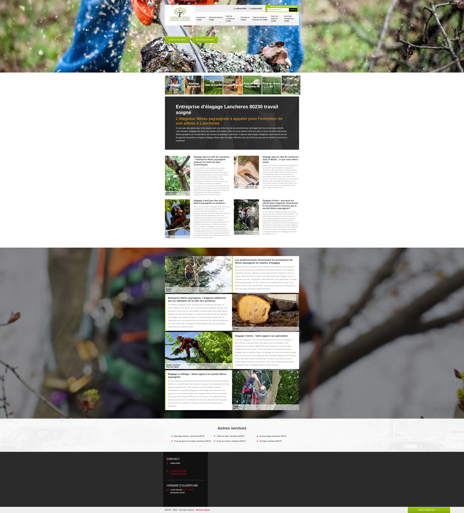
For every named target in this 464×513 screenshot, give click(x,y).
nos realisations (205, 40)
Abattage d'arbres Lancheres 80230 (189, 436)
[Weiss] (180, 14)
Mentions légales (203, 510)
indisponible (241, 8)
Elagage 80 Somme (201, 19)
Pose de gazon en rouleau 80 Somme (260, 19)
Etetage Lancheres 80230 (270, 441)
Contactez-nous (177, 40)
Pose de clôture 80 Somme (230, 18)
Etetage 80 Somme (245, 19)
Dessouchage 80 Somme (215, 19)
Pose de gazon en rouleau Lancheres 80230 (192, 441)
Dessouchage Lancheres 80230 (272, 436)
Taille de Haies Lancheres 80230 (230, 436)
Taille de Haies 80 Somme (274, 18)
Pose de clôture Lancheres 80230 (231, 441)
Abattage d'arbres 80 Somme (289, 18)
